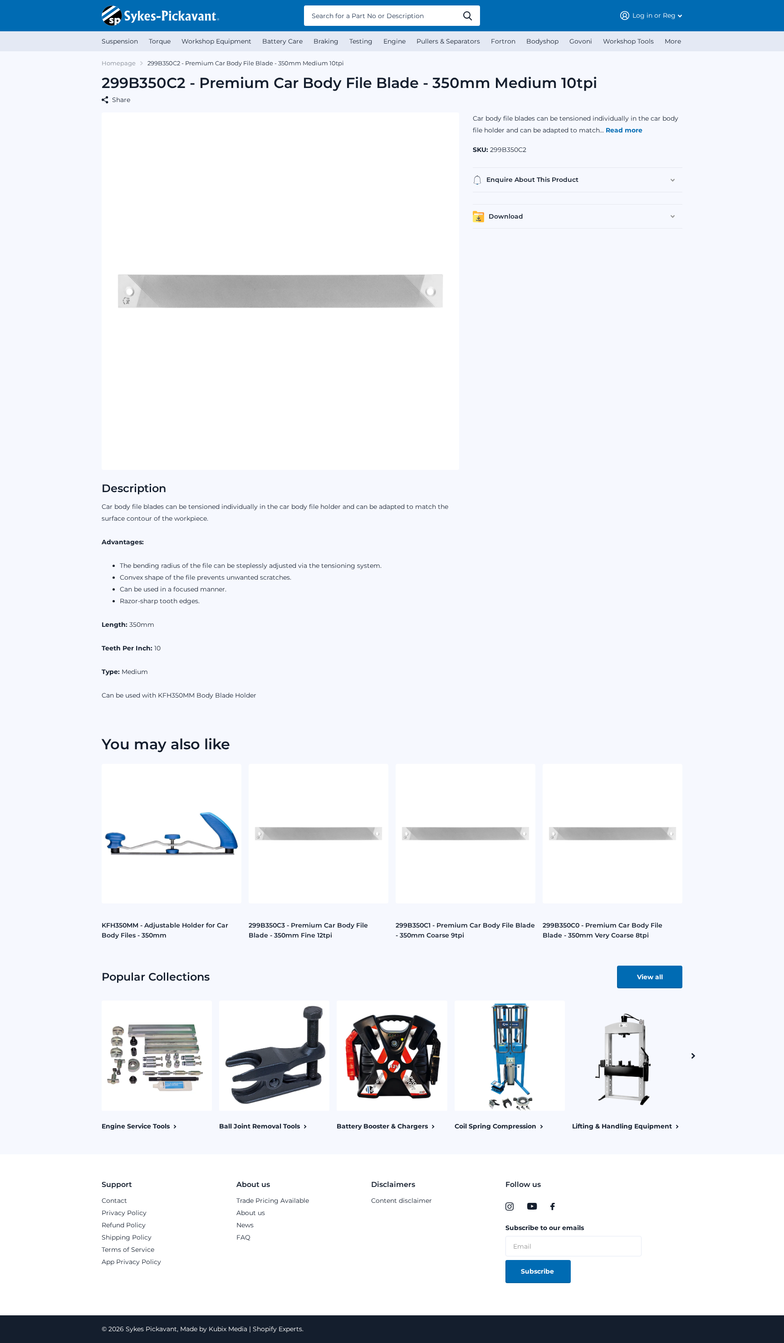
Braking (326, 41)
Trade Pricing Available (272, 1200)
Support (117, 1184)
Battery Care (282, 41)
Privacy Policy (124, 1213)
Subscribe (538, 1271)
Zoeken (467, 15)
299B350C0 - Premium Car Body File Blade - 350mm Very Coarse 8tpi (602, 930)
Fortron (503, 41)
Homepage (119, 63)
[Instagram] (509, 1206)
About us (253, 1184)
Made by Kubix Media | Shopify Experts (240, 1329)
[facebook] (552, 1206)
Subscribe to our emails (544, 1228)
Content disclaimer (401, 1200)
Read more (624, 130)
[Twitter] (571, 1206)
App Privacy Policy (131, 1262)
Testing (360, 41)
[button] (693, 1056)
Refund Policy (124, 1225)
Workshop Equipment (216, 41)
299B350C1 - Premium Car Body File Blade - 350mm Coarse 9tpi (465, 930)
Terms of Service (128, 1249)
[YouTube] (532, 1206)
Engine (394, 41)
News (245, 1225)
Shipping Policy (127, 1237)
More (673, 41)
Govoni (580, 41)
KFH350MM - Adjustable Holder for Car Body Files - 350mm (165, 930)
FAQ (243, 1237)
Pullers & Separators (448, 41)
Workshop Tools (628, 41)
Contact (114, 1200)
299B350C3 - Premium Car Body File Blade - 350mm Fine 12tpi (308, 930)
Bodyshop (542, 41)
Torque (160, 41)
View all (650, 977)
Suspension (120, 41)
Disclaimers (393, 1184)
